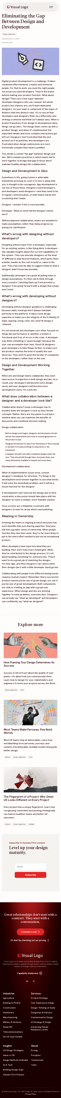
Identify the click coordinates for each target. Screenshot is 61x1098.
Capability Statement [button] (30, 973)
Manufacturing (10, 1017)
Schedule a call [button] (29, 931)
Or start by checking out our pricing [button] (28, 940)
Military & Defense (12, 1022)
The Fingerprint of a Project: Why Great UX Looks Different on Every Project (28, 798)
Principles (36, 1055)
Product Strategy (39, 998)
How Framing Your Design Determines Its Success (29, 664)
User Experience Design (42, 1003)
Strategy (31, 824)
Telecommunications (13, 1032)
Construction (9, 1007)
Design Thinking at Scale (43, 1007)
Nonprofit (7, 1027)
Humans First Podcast (13, 1074)
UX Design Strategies (13, 1050)
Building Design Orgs (13, 1069)
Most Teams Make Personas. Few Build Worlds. (28, 731)
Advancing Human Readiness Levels (39, 1028)
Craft (22, 690)
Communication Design (42, 1017)
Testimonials (37, 1060)
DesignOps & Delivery (41, 1012)
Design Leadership (9, 34)
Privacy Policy (31, 1094)
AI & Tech (8, 1065)
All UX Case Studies (13, 1036)
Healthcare (8, 1012)
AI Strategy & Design (41, 1022)
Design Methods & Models (15, 1060)
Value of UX (9, 1055)
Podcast (7, 757)
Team (33, 1065)
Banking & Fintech (12, 1003)
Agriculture (8, 998)
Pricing (34, 1050)
